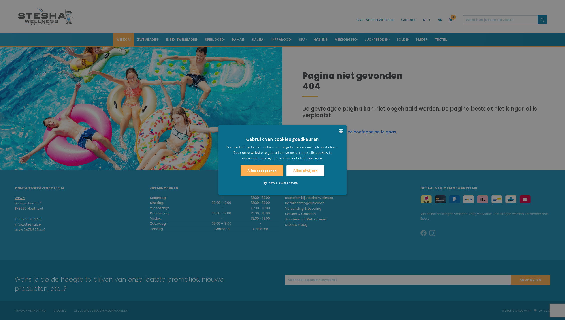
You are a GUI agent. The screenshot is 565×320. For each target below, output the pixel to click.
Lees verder (315, 158)
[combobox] (341, 131)
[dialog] (282, 160)
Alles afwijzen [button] (305, 170)
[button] (282, 183)
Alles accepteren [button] (262, 170)
